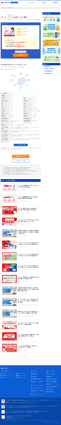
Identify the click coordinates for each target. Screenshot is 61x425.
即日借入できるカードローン (22, 373)
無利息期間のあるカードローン (7, 375)
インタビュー (20, 236)
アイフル (19, 189)
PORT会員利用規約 (52, 381)
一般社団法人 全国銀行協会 (49, 68)
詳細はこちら (19, 156)
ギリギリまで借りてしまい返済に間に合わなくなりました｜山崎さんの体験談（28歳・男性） (28, 301)
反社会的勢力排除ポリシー (54, 386)
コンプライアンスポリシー (38, 385)
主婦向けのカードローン (6, 377)
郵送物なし (20, 281)
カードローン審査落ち (26, 212)
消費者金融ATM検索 (36, 378)
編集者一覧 (50, 376)
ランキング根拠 (51, 373)
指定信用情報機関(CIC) (48, 73)
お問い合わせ (51, 389)
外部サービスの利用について (38, 382)
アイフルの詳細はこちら (21, 55)
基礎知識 (34, 373)
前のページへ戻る (21, 160)
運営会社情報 (51, 391)
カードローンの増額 (31, 315)
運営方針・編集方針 (52, 378)
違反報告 (39, 152)
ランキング (34, 371)
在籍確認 (23, 189)
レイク (19, 258)
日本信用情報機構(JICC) (48, 71)
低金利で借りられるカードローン (8, 373)
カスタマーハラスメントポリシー (38, 395)
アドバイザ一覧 (51, 371)
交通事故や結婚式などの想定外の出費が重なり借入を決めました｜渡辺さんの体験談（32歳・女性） (28, 232)
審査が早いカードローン (21, 375)
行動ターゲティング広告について (38, 391)
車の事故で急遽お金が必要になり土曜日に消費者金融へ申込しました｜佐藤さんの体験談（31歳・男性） (28, 289)
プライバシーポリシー (37, 387)
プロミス (19, 269)
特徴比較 (34, 376)
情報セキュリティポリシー (54, 384)
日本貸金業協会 (47, 66)
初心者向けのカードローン (22, 377)
